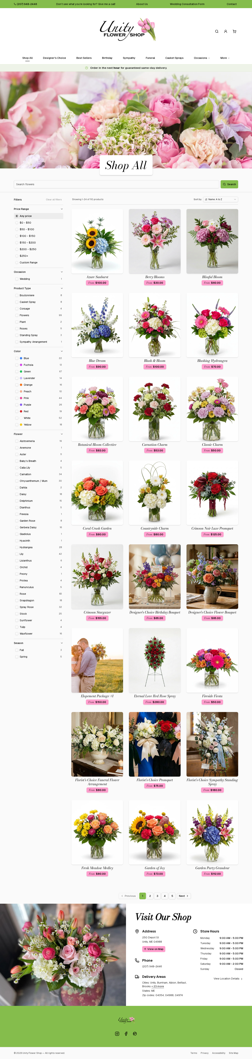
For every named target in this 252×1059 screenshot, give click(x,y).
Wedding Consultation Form (187, 4)
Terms (193, 1053)
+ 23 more (157, 986)
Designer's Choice (54, 58)
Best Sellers (84, 58)
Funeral (150, 58)
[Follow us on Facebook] (126, 1033)
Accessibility (218, 1053)
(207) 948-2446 (27, 4)
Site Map (233, 1053)
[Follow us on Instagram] (117, 1033)
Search (231, 184)
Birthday (107, 58)
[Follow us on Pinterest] (134, 1033)
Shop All (27, 58)
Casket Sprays (174, 58)
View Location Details (226, 978)
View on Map (155, 949)
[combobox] (220, 199)
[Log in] (225, 31)
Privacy (204, 1053)
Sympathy (129, 58)
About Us (142, 4)
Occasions (200, 58)
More (223, 58)
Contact (232, 4)
